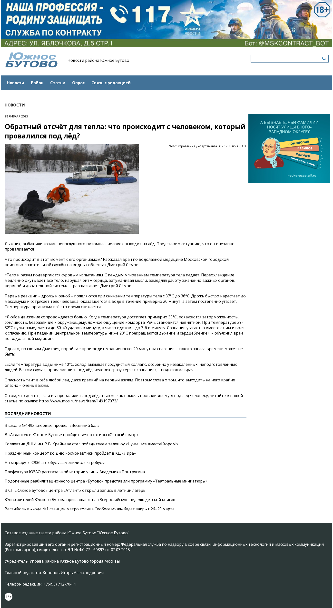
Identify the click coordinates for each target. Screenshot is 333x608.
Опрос (78, 82)
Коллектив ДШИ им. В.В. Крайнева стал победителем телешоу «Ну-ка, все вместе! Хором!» (91, 444)
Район (37, 82)
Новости (15, 82)
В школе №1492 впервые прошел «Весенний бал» (52, 425)
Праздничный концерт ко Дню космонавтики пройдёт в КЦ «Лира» (70, 453)
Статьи (57, 82)
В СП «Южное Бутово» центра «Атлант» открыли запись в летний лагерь (75, 490)
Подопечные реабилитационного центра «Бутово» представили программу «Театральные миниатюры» (106, 481)
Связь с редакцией (111, 82)
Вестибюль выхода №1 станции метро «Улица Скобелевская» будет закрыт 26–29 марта (90, 509)
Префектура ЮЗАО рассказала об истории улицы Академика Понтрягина (75, 471)
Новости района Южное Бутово (98, 60)
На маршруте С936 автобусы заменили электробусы (55, 462)
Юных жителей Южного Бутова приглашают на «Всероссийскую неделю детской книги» (90, 499)
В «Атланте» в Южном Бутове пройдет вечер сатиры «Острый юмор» (71, 434)
